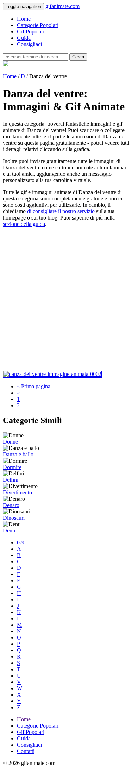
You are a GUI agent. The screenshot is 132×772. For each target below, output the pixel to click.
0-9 (20, 542)
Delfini (10, 480)
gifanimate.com (62, 6)
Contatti (25, 751)
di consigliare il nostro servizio (61, 211)
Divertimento (17, 492)
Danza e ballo (18, 454)
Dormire (12, 467)
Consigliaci (29, 44)
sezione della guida (24, 224)
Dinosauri (14, 518)
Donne (10, 442)
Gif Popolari (30, 32)
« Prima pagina (33, 386)
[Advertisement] (66, 299)
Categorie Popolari (37, 25)
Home (24, 19)
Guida (24, 38)
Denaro (11, 505)
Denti (9, 530)
